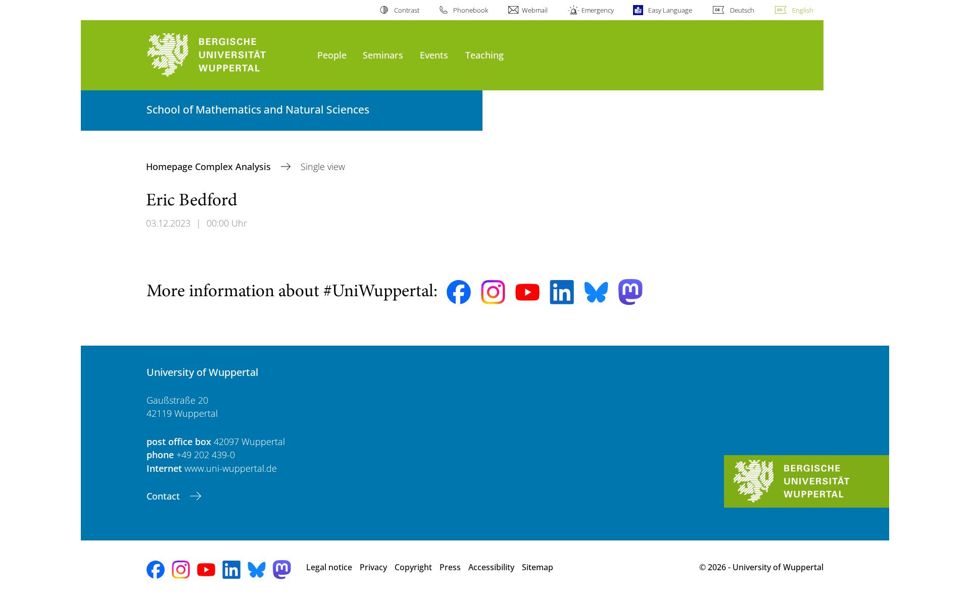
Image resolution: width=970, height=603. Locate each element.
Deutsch (742, 10)
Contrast (406, 10)
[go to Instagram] (493, 292)
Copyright (413, 567)
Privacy (373, 567)
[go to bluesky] (596, 292)
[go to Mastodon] (630, 292)
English (802, 10)
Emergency (597, 10)
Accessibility (491, 567)
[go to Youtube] (527, 292)
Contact (164, 496)
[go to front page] (227, 55)
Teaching (484, 54)
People (332, 54)
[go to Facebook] (459, 292)
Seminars (383, 54)
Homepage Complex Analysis (209, 166)
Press (450, 567)
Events (434, 54)
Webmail (535, 10)
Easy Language (670, 10)
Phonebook (470, 10)
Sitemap (537, 567)
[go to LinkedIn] (562, 292)
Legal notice (329, 567)
